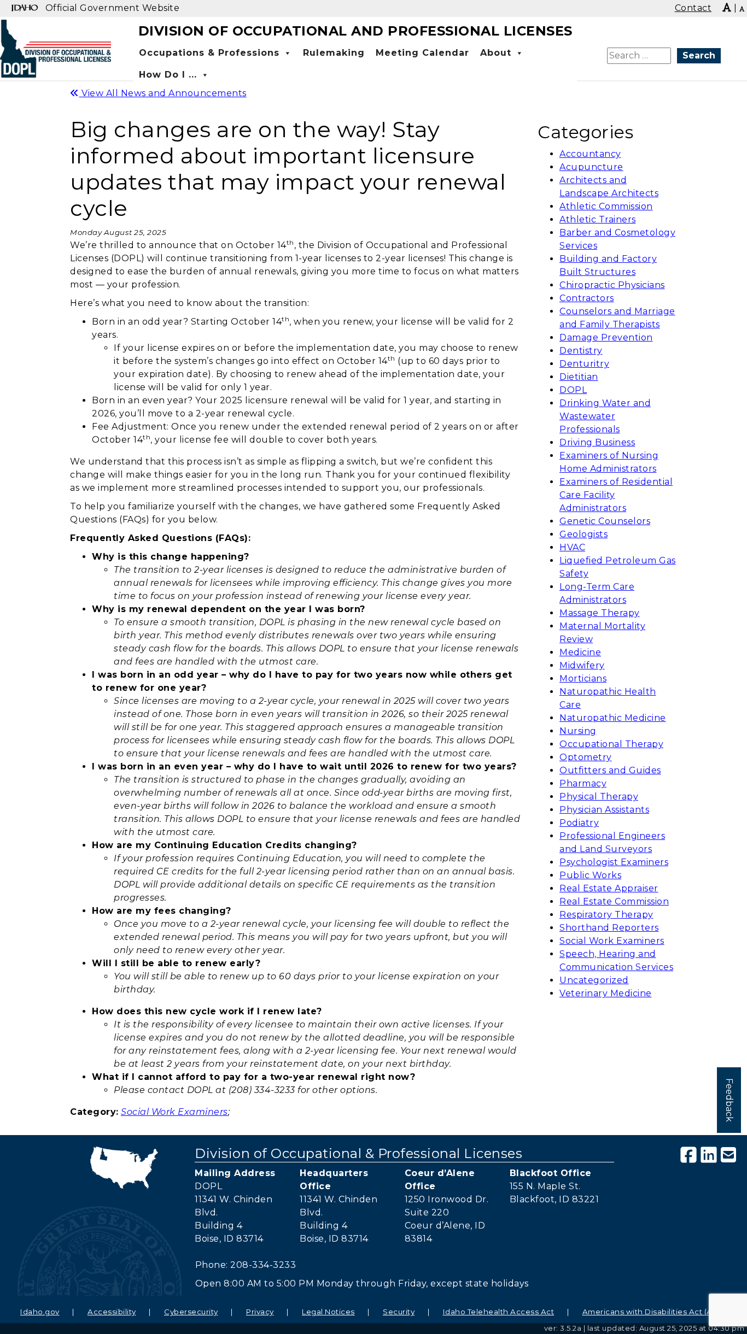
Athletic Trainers (597, 219)
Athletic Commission (606, 206)
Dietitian (578, 377)
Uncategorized (594, 980)
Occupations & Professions (209, 53)
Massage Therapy (599, 613)
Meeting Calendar (422, 53)
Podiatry (579, 823)
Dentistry (581, 350)
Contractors (586, 298)
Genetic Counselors (604, 521)
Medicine (580, 652)
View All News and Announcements (163, 93)
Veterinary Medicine (605, 993)
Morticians (582, 678)
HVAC (572, 547)
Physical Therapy (598, 796)
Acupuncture (591, 167)
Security (399, 1311)
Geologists (583, 534)
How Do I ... (168, 74)
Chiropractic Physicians (612, 285)
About (495, 53)
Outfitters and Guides (610, 770)
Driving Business (597, 442)
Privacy (260, 1311)
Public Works (590, 875)
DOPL (573, 390)
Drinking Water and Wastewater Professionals (605, 416)
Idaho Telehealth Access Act (499, 1311)
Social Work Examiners (611, 941)
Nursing (578, 731)
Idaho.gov (40, 1311)
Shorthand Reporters (609, 927)
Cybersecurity (191, 1311)
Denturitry (584, 364)
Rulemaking (334, 53)
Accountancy (590, 154)
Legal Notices (328, 1311)
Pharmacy (582, 783)
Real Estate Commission (614, 901)
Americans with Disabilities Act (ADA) (654, 1311)
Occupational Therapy (611, 744)
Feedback (729, 1100)
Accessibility (111, 1311)
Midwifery (582, 665)
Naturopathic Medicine (612, 718)
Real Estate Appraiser (608, 888)
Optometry (585, 757)
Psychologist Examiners (613, 862)
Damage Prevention (606, 337)
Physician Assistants (604, 809)
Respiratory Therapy (606, 914)
